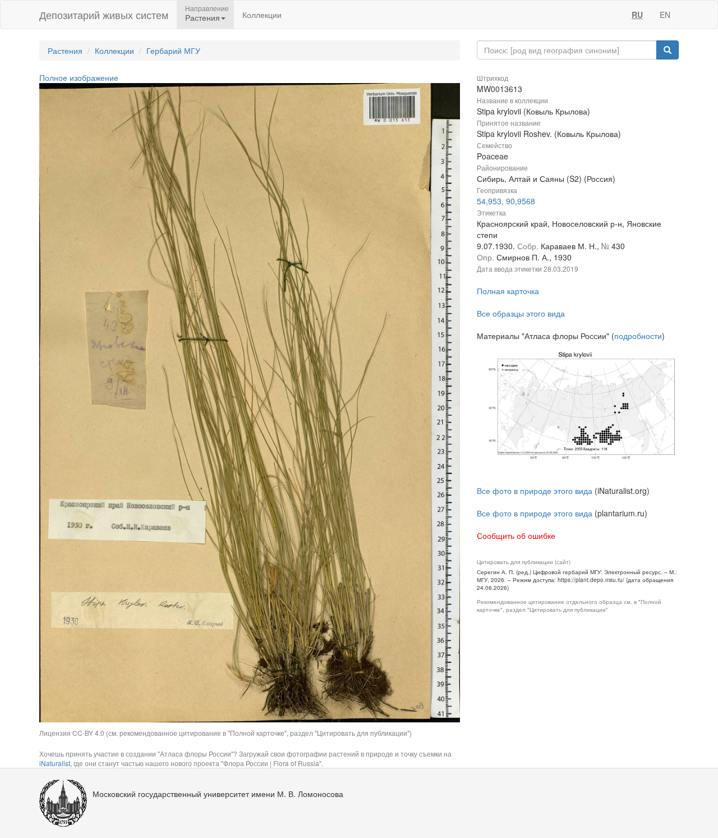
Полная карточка (508, 290)
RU (637, 14)
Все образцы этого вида (521, 313)
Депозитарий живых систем (103, 14)
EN (665, 14)
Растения (65, 50)
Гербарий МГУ (173, 50)
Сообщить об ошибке (516, 535)
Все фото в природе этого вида (534, 490)
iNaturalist (54, 763)
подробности (638, 335)
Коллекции (262, 14)
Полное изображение (78, 77)
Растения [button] (202, 17)
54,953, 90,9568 (506, 201)
